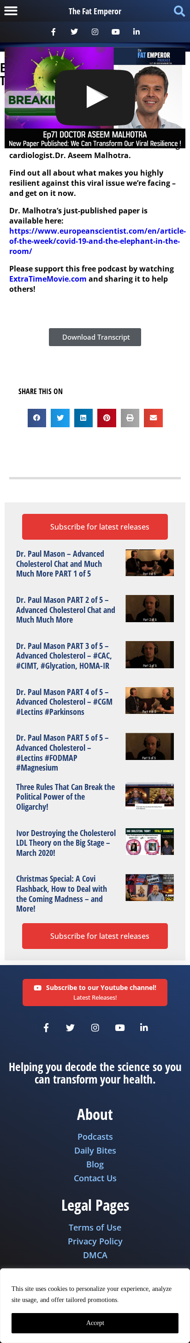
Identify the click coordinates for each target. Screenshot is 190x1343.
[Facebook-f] (53, 32)
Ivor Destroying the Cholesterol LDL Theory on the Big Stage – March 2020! (66, 842)
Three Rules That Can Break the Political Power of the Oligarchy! (65, 796)
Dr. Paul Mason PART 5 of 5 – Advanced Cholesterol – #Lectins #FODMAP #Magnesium (62, 752)
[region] (95, 1305)
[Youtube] (115, 32)
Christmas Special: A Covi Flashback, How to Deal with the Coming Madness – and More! (61, 893)
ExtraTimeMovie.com (48, 279)
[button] (11, 11)
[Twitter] (74, 32)
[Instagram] (95, 32)
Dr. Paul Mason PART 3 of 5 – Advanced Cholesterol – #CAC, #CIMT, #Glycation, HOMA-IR (64, 655)
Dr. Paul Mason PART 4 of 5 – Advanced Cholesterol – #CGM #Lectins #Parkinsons (64, 701)
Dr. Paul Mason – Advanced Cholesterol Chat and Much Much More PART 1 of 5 (60, 563)
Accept (95, 1322)
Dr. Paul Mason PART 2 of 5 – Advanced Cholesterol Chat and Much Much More (65, 609)
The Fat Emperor (95, 11)
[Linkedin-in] (136, 32)
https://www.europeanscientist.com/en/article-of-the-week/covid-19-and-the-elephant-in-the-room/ (97, 241)
